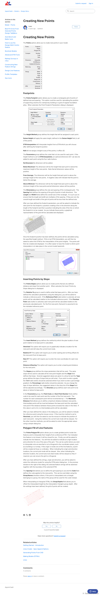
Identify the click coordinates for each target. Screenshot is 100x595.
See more (8, 78)
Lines (25, 560)
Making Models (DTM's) (31, 556)
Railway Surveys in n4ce (11, 60)
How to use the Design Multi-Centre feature (12, 45)
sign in (30, 576)
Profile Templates (11, 74)
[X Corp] (27, 515)
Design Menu (25, 11)
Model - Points (10, 25)
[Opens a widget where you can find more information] (92, 591)
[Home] (8, 3)
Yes (46, 526)
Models (16, 11)
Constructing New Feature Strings (11, 66)
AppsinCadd (8, 11)
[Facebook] (24, 515)
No (56, 526)
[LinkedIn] (30, 515)
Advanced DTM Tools (12, 55)
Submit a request (80, 3)
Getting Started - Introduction (33, 545)
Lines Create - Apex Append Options (36, 549)
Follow (76, 26)
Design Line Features (12, 70)
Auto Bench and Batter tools (10, 38)
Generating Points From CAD (33, 552)
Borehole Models (11, 51)
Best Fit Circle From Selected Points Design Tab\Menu (12, 31)
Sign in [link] (91, 3)
